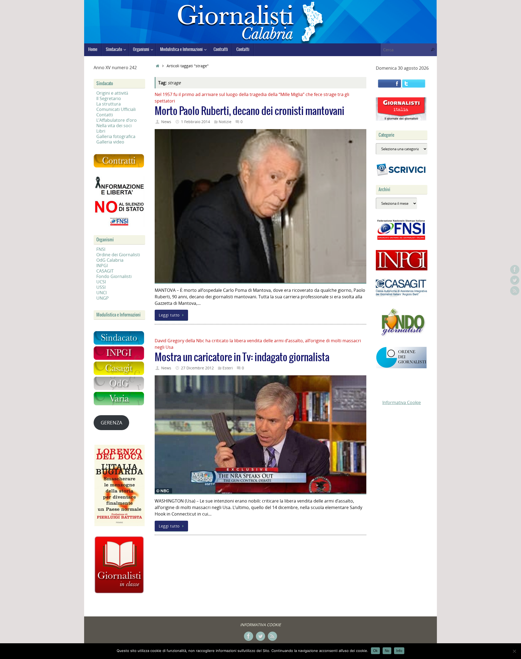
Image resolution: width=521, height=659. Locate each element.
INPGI (102, 265)
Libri (100, 131)
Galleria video (110, 142)
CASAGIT (105, 271)
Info (399, 651)
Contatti (104, 115)
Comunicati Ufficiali (116, 109)
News (166, 121)
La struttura (108, 104)
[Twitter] (514, 280)
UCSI (101, 282)
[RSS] (514, 290)
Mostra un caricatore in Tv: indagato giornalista (242, 357)
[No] (514, 651)
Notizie (225, 121)
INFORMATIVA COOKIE (260, 624)
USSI (101, 287)
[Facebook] (514, 269)
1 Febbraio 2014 (195, 121)
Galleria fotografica (115, 136)
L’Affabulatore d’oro (116, 120)
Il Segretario (108, 98)
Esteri (228, 367)
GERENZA (111, 422)
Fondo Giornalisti (114, 276)
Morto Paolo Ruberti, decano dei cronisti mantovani (249, 111)
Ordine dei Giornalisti (118, 255)
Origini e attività (112, 93)
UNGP (102, 298)
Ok (375, 651)
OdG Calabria (109, 260)
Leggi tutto (169, 315)
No (387, 651)
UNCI (101, 293)
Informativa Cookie (401, 402)
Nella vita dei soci (114, 126)
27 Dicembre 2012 (197, 367)
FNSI (100, 249)
